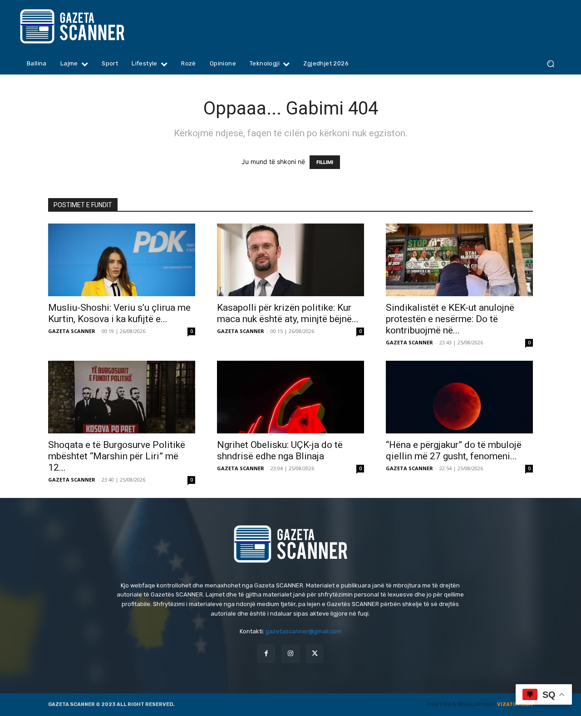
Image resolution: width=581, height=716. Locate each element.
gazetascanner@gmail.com (304, 631)
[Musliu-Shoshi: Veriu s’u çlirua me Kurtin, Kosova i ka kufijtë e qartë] (121, 260)
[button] (550, 64)
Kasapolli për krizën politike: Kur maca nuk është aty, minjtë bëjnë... (288, 313)
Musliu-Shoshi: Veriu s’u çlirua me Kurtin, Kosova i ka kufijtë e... (119, 313)
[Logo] (89, 26)
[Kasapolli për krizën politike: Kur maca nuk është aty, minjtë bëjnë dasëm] (290, 260)
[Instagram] (290, 653)
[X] (315, 653)
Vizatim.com (515, 704)
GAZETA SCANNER (71, 331)
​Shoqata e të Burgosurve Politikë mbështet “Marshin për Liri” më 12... (116, 456)
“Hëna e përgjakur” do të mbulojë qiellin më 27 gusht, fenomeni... (454, 450)
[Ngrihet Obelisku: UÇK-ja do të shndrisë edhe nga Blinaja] (290, 397)
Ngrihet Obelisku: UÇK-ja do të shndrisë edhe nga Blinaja (280, 450)
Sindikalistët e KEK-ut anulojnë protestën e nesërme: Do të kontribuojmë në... (450, 319)
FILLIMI (324, 162)
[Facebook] (266, 653)
